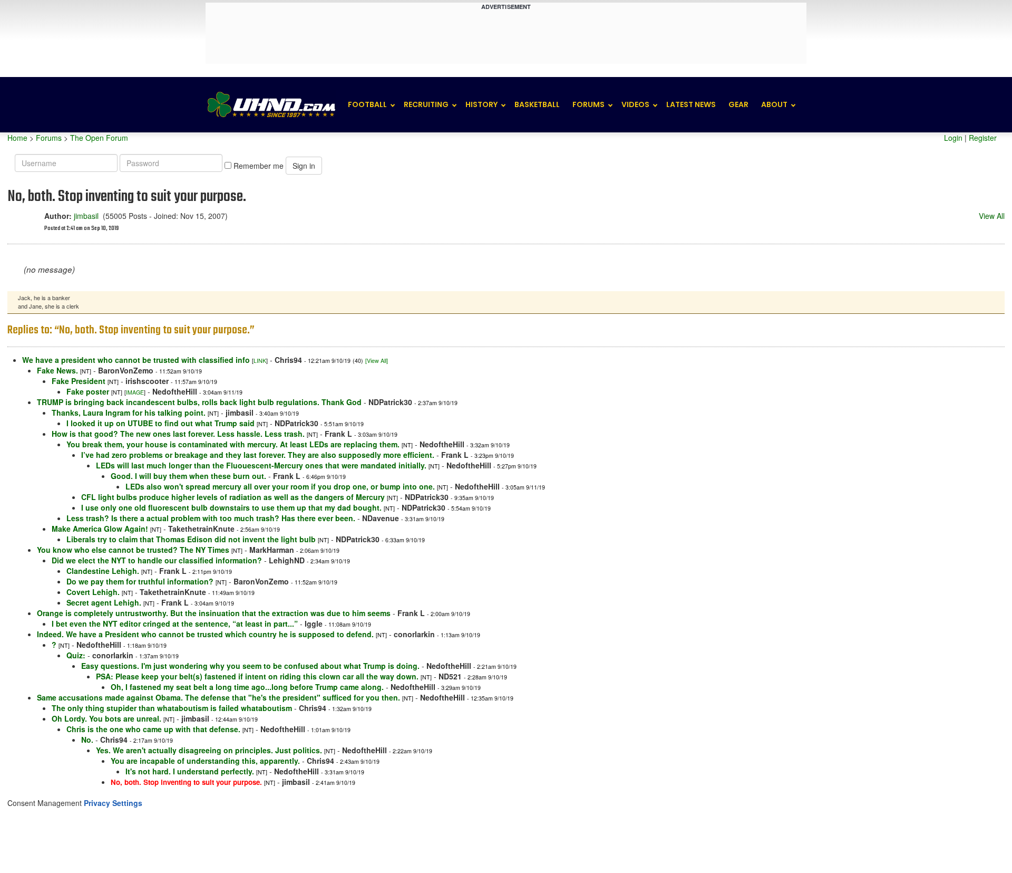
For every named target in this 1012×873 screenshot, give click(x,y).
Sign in (304, 165)
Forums (588, 104)
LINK (260, 360)
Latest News (691, 104)
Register (983, 137)
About (774, 104)
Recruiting (426, 104)
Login (953, 137)
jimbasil (86, 215)
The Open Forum (99, 137)
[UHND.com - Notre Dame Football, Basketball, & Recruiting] (271, 105)
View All (992, 215)
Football (367, 104)
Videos (635, 104)
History (481, 104)
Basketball (537, 104)
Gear (738, 104)
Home (17, 137)
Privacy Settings (113, 803)
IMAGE (135, 392)
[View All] (376, 360)
